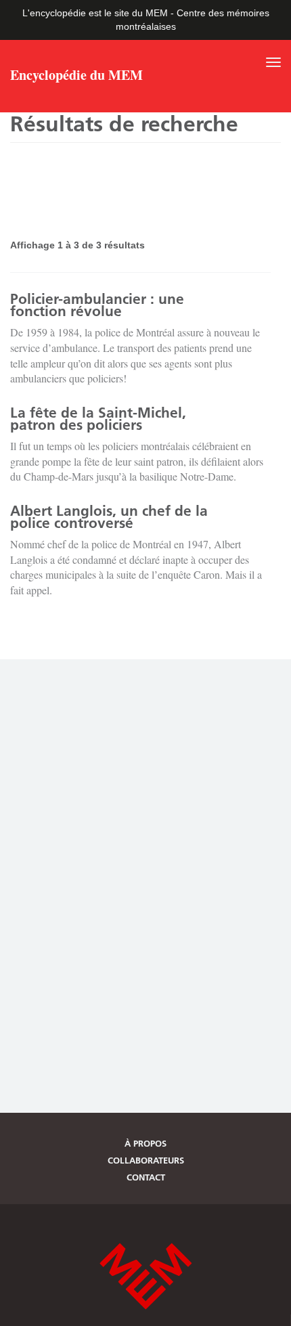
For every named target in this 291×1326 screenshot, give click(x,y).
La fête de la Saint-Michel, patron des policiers (98, 418)
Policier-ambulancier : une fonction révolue (97, 304)
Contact (146, 1177)
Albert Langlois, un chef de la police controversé (109, 516)
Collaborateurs (146, 1160)
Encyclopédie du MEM (76, 76)
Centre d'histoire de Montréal (145, 1276)
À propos (145, 1143)
